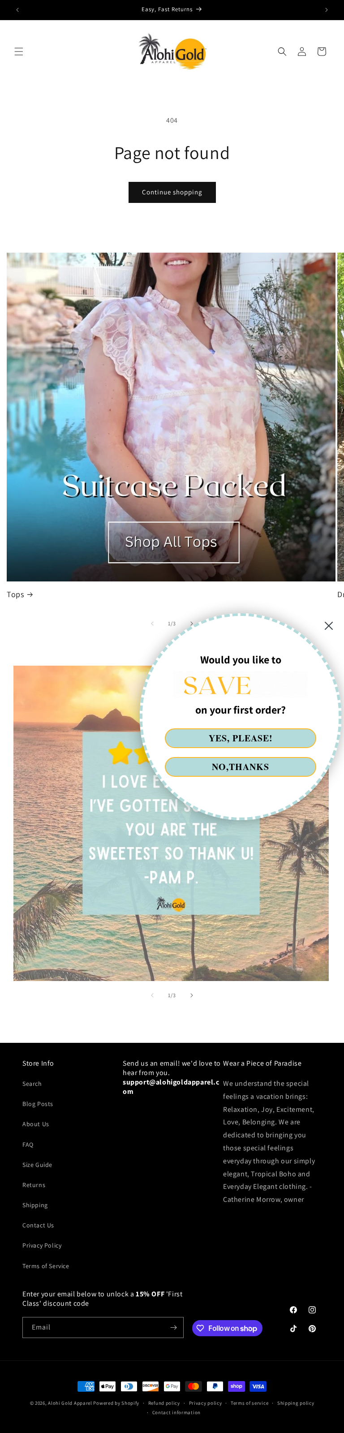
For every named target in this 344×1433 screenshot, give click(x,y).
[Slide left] (152, 995)
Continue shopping (172, 192)
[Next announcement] (326, 10)
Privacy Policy (41, 1245)
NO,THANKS (240, 766)
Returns (33, 1185)
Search (32, 1084)
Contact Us (38, 1225)
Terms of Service (45, 1266)
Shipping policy (295, 1403)
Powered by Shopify (116, 1403)
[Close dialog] (329, 626)
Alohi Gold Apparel (70, 1403)
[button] (19, 51)
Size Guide (37, 1165)
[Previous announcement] (17, 10)
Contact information (176, 1412)
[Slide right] (192, 995)
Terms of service (249, 1403)
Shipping (35, 1205)
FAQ (28, 1144)
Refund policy (164, 1403)
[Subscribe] (173, 1327)
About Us (35, 1124)
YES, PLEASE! (241, 738)
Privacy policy (205, 1403)
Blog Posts (37, 1104)
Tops (15, 594)
